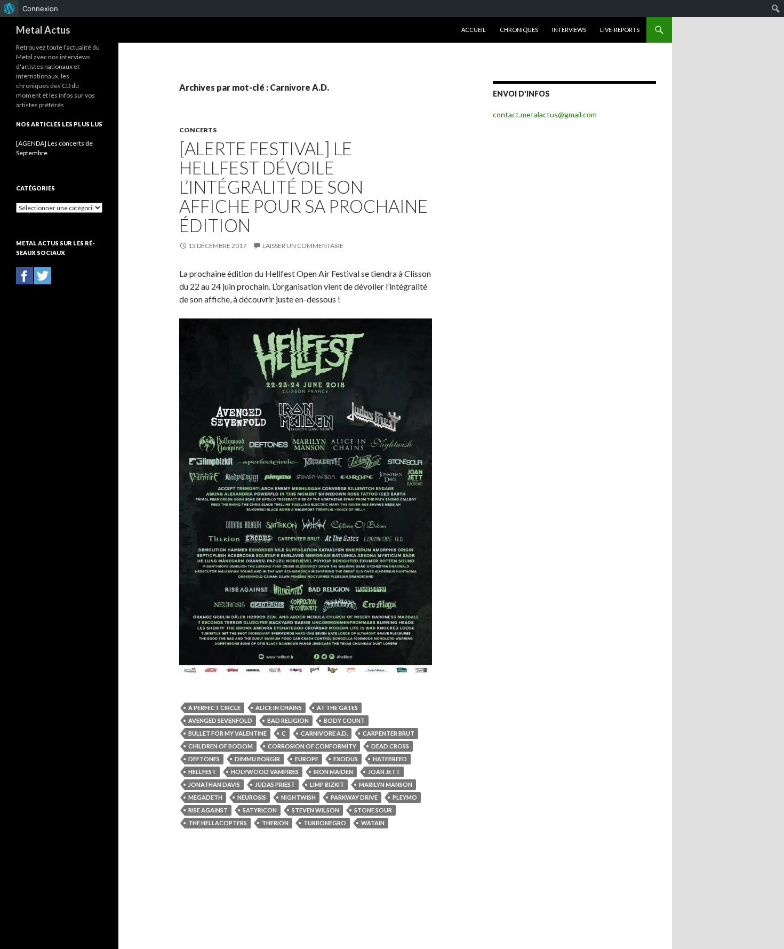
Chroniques (519, 29)
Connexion (40, 8)
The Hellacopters (217, 822)
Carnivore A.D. (324, 733)
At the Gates (337, 707)
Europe (306, 758)
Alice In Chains (278, 707)
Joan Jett (384, 771)
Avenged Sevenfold (220, 720)
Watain (373, 822)
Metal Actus (43, 30)
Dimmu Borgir (257, 758)
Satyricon (260, 810)
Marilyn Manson (385, 784)
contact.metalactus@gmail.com (545, 114)
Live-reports (619, 29)
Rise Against (208, 810)
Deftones (204, 758)
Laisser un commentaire (302, 246)
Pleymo (405, 797)
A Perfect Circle (214, 707)
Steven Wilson (315, 810)
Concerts (198, 130)
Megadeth (205, 797)
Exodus (345, 758)
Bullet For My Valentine (227, 733)
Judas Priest (275, 784)
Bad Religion (288, 720)
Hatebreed (390, 758)
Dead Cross (390, 746)
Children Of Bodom (220, 746)
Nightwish (298, 797)
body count (344, 720)
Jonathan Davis (214, 784)
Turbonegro (324, 822)
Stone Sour (373, 810)
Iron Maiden (333, 771)
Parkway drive (354, 797)
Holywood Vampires (265, 771)
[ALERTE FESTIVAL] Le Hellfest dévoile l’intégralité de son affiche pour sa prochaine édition (303, 187)
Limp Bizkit (327, 784)
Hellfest (202, 771)
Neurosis (251, 797)
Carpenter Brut (388, 733)
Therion (275, 822)
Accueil (473, 29)
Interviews (569, 29)
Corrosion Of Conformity (312, 746)
